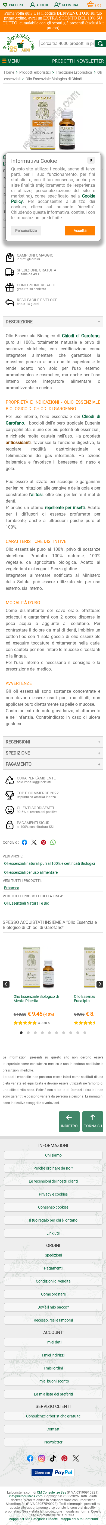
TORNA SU (93, 1126)
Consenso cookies (53, 1207)
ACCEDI (42, 5)
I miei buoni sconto (53, 1381)
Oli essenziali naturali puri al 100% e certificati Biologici (49, 863)
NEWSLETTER (90, 61)
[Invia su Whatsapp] (53, 841)
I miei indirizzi (53, 1355)
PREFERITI (16, 5)
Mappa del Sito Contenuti (79, 1519)
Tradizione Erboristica (74, 72)
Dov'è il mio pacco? (53, 1307)
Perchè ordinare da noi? (53, 1168)
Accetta (80, 230)
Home (9, 72)
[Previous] (6, 984)
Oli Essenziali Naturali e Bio (26, 903)
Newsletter (53, 1442)
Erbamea (11, 888)
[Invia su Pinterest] (43, 841)
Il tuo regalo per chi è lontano (53, 1220)
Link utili (53, 1233)
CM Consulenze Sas (51, 1492)
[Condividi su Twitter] (34, 841)
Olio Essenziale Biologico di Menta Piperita (36, 998)
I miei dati (53, 1342)
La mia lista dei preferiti (53, 1394)
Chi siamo (53, 1155)
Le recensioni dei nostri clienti (53, 1181)
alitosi (37, 494)
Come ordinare (53, 1294)
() (98, 5)
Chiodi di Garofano (80, 335)
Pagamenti (53, 1268)
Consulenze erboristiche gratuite (53, 1416)
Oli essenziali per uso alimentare (31, 872)
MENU (13, 61)
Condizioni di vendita (53, 1281)
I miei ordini (53, 1368)
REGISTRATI (70, 5)
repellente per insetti (65, 507)
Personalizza (26, 230)
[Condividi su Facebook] (24, 841)
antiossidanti (18, 442)
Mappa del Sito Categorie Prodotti (33, 1519)
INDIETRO (69, 1126)
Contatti (53, 1429)
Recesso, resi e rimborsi (53, 1320)
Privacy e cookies (53, 1194)
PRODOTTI (62, 61)
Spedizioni (53, 1255)
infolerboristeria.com (26, 1496)
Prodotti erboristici (35, 72)
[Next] (99, 984)
